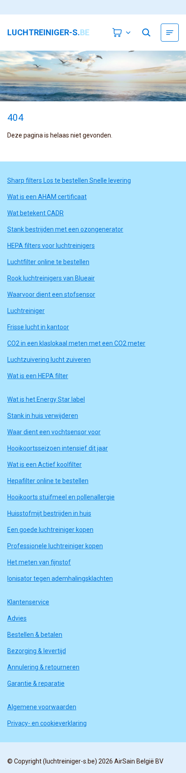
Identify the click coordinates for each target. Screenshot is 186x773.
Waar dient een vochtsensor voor (54, 432)
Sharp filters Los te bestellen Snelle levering (69, 180)
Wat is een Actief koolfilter (44, 464)
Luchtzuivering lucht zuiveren (49, 359)
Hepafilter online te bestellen (47, 480)
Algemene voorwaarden (41, 707)
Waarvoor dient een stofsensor (51, 294)
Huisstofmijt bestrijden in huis (49, 513)
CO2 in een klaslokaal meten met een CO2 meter (76, 343)
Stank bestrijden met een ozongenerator (65, 229)
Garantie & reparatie (36, 683)
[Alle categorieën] (170, 33)
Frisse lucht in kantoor (38, 327)
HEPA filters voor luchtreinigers (51, 245)
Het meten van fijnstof (39, 562)
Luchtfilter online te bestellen (48, 262)
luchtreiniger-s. (48, 32)
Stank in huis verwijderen (42, 415)
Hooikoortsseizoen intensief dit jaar (57, 448)
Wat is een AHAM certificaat (47, 196)
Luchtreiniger (26, 310)
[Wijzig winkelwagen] (122, 32)
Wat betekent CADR (35, 213)
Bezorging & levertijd (36, 650)
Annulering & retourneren (43, 667)
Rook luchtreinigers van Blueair (51, 278)
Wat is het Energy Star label (46, 399)
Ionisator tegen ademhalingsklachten (60, 578)
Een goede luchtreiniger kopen (50, 529)
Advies (17, 618)
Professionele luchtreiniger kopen (55, 546)
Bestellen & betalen (34, 634)
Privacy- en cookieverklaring (47, 723)
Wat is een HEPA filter (37, 375)
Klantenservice (28, 602)
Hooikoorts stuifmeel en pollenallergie (61, 497)
